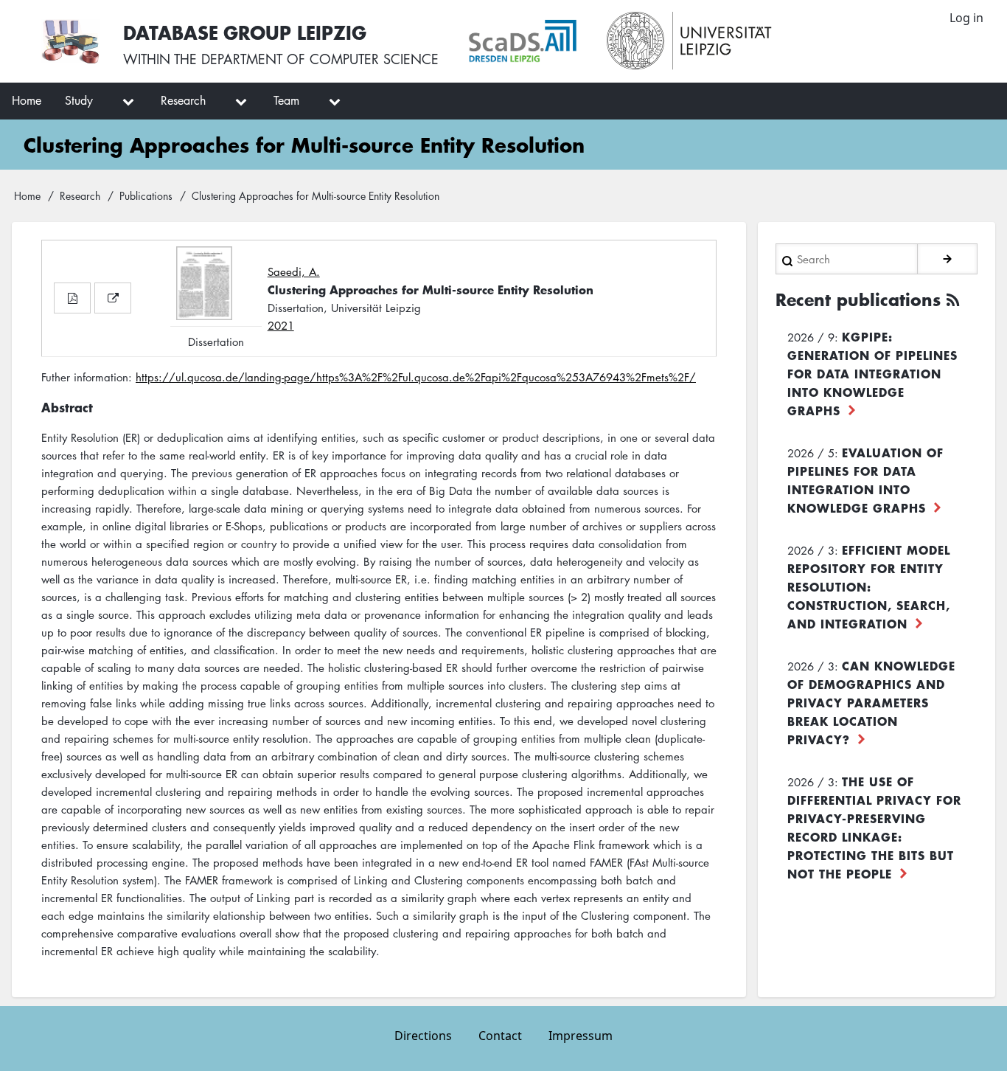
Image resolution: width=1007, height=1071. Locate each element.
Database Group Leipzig (244, 32)
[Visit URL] (112, 298)
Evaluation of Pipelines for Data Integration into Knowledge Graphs (865, 479)
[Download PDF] (72, 298)
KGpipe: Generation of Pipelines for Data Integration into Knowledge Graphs (872, 373)
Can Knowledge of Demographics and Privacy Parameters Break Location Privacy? (871, 702)
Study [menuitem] (79, 100)
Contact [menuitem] (500, 1035)
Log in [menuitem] (966, 18)
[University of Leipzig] (690, 41)
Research (80, 195)
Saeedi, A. (294, 271)
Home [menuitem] (26, 100)
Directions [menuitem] (423, 1035)
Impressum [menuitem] (580, 1035)
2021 (281, 325)
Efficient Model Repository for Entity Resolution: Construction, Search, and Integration (868, 586)
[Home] (70, 41)
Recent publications (858, 299)
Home (27, 195)
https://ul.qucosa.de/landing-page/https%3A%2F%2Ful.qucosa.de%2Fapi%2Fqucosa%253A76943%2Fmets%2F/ (416, 377)
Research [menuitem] (183, 100)
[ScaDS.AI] (522, 41)
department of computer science (320, 59)
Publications (146, 195)
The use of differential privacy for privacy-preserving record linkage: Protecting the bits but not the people (874, 827)
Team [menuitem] (286, 100)
